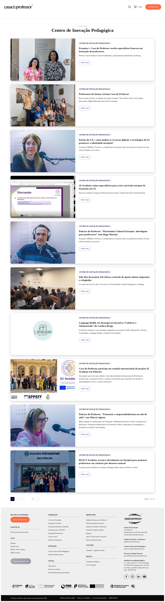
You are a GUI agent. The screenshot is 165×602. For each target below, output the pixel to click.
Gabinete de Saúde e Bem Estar (96, 527)
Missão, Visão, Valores (18, 549)
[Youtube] (144, 576)
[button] (129, 6)
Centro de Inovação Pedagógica (94, 43)
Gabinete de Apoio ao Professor (96, 520)
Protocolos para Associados (19, 532)
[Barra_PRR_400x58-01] (82, 586)
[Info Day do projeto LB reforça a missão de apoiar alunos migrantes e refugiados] (43, 288)
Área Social (52, 566)
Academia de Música (93, 562)
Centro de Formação (54, 520)
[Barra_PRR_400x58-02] (33, 586)
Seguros (88, 533)
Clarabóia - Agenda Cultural (95, 550)
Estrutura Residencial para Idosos (59, 572)
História (13, 543)
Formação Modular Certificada (58, 527)
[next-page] (38, 499)
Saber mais (85, 62)
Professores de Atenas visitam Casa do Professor (104, 94)
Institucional (15, 546)
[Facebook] (126, 576)
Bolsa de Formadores (55, 540)
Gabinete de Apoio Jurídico (95, 530)
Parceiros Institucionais (93, 540)
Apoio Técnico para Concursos (96, 536)
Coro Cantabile (91, 565)
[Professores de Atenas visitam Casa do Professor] (43, 105)
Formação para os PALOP (56, 530)
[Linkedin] (138, 576)
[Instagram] (132, 576)
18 (33, 499)
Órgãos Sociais (15, 553)
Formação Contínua (54, 523)
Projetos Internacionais (55, 554)
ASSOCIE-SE (15, 527)
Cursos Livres (52, 536)
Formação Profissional (55, 533)
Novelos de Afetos (54, 569)
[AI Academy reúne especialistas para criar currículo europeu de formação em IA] (43, 197)
